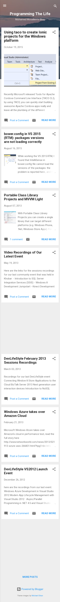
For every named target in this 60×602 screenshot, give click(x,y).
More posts (30, 577)
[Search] (55, 7)
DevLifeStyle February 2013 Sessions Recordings (25, 360)
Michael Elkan (37, 596)
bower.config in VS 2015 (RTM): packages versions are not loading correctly (24, 138)
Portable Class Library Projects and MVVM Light (23, 197)
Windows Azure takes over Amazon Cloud (24, 414)
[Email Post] (34, 121)
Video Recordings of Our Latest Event (23, 254)
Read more (49, 120)
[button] (54, 32)
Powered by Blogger (32, 589)
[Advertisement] (30, 328)
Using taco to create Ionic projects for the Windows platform (25, 36)
